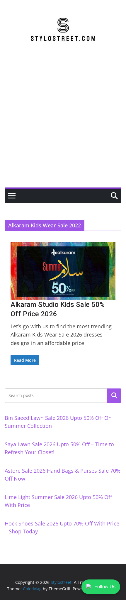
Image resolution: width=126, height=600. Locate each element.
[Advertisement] (63, 121)
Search (114, 395)
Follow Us (104, 586)
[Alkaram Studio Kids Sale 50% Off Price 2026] (63, 271)
